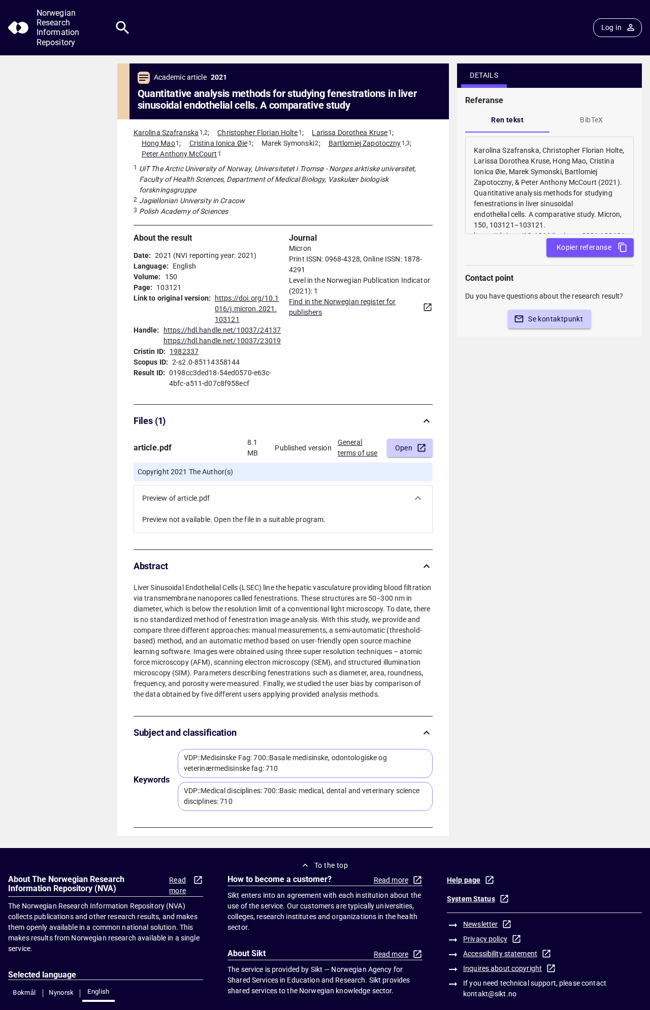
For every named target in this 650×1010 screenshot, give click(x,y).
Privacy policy (485, 939)
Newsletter (480, 924)
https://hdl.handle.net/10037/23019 (222, 341)
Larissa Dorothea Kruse (349, 132)
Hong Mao (158, 143)
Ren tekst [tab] (507, 120)
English (98, 991)
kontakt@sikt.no (489, 994)
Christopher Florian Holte (257, 132)
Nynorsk (61, 992)
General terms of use (358, 447)
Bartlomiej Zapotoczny (365, 143)
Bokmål (24, 992)
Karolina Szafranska (166, 132)
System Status (471, 899)
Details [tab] (484, 75)
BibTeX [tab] (591, 120)
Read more (177, 885)
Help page (463, 880)
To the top (331, 865)
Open (404, 448)
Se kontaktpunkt (555, 319)
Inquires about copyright (502, 968)
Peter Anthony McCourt (179, 154)
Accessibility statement (500, 954)
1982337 (184, 351)
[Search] (123, 27)
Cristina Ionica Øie (218, 143)
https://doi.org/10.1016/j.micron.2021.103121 (247, 308)
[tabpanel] (549, 185)
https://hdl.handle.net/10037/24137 (222, 330)
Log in (611, 27)
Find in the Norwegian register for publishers (342, 307)
